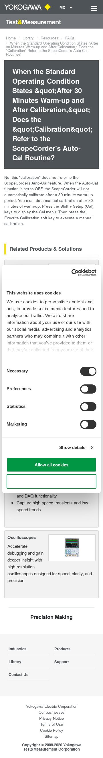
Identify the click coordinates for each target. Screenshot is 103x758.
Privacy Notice (51, 718)
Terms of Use (51, 724)
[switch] (88, 389)
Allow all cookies (51, 464)
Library (28, 38)
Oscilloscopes (21, 537)
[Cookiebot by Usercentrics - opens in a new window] (72, 272)
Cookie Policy (51, 730)
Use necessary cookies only (51, 481)
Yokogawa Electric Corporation (51, 706)
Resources (49, 38)
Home (11, 38)
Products (62, 648)
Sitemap (51, 736)
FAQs (70, 38)
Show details (72, 447)
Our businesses (52, 712)
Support (61, 661)
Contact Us (18, 674)
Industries (17, 648)
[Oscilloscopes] (72, 547)
